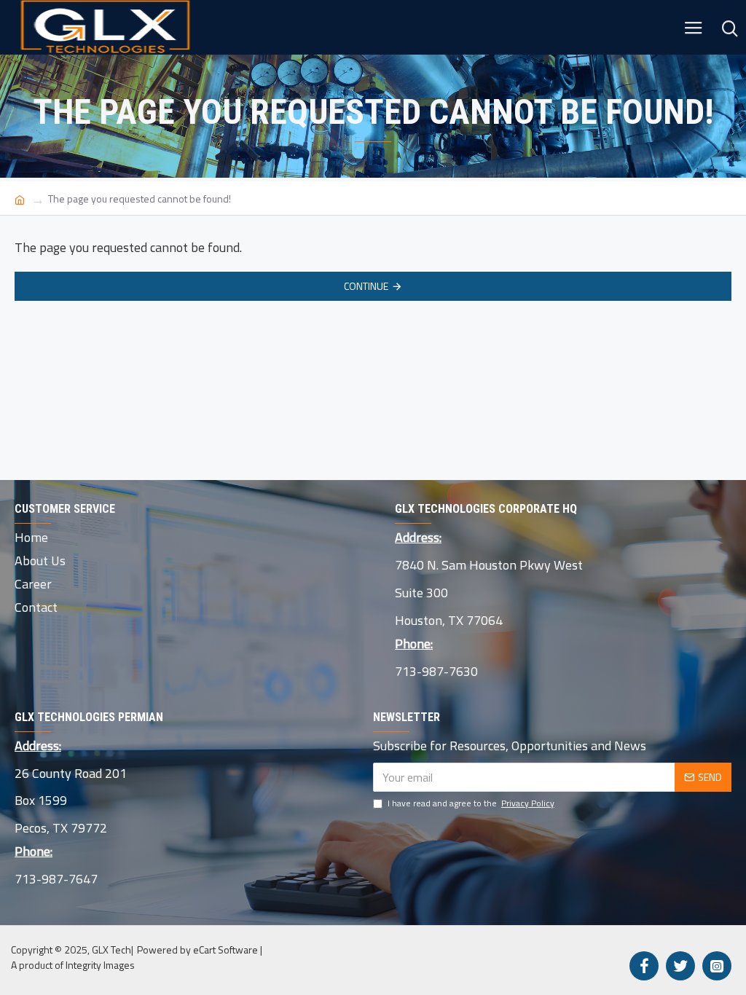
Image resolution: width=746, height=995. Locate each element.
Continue (366, 286)
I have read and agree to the (471, 803)
